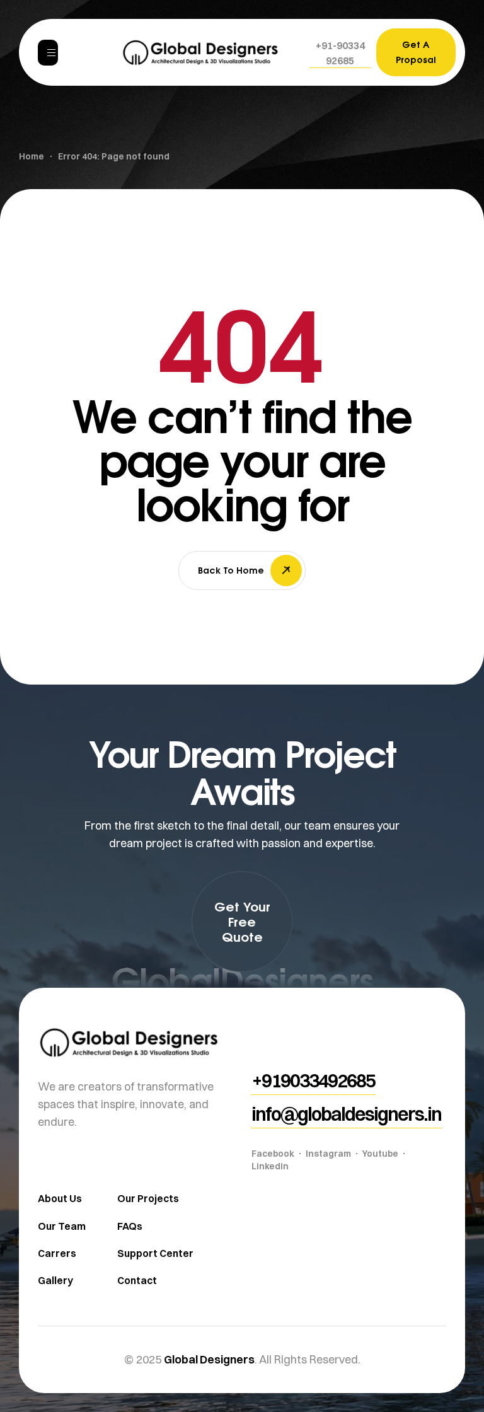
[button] (340, 53)
